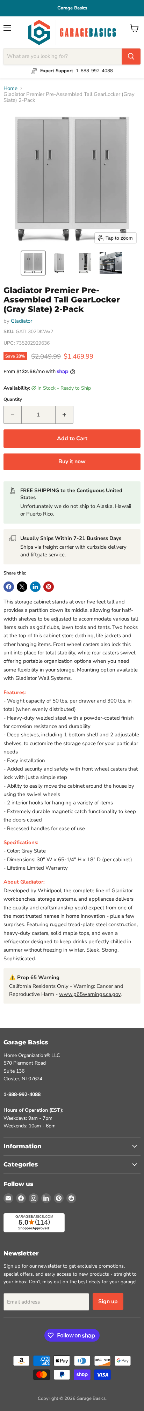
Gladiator (21, 320)
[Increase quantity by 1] (64, 415)
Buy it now (72, 461)
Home (10, 88)
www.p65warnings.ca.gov (90, 994)
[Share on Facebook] (8, 586)
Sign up (108, 1301)
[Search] (131, 56)
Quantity (12, 399)
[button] (33, 263)
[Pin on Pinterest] (48, 586)
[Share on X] (22, 586)
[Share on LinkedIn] (35, 586)
